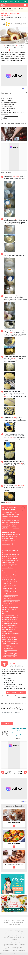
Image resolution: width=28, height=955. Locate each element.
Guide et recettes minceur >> (14, 1)
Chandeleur (7, 52)
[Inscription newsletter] (14, 903)
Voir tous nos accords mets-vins (16, 692)
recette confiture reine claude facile (11, 602)
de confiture (8, 106)
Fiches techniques (17, 922)
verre (5, 396)
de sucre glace (9, 110)
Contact (21, 943)
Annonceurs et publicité (10, 943)
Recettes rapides (20, 52)
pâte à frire (12, 558)
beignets (16, 520)
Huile (2, 56)
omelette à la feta (9, 656)
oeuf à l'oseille (8, 643)
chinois (9, 514)
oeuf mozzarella (8, 653)
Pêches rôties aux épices (14, 843)
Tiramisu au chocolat (14, 822)
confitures (16, 528)
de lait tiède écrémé (11, 102)
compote (6, 524)
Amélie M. (8, 502)
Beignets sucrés (5, 60)
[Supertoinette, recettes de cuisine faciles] (3, 5)
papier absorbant (19, 486)
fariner (15, 417)
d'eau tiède (9, 98)
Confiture (13, 54)
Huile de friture (6, 120)
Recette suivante (19, 772)
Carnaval (22, 58)
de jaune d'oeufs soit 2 (11, 116)
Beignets (13, 58)
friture (21, 463)
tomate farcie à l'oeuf (10, 655)
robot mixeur (15, 176)
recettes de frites (7, 568)
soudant (11, 437)
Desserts (13, 52)
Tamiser (4, 512)
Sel (25, 52)
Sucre (2, 58)
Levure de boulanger (16, 56)
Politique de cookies (17, 947)
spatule (17, 219)
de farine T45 (9, 100)
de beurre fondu (9, 104)
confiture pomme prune (11, 595)
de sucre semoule (10, 108)
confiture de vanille (9, 582)
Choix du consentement (19, 950)
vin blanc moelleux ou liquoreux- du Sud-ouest (9, 538)
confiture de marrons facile (12, 600)
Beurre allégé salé (5, 54)
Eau (17, 54)
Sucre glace (8, 58)
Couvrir (11, 332)
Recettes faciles (9, 920)
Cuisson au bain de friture (16, 60)
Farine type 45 (22, 54)
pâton (13, 358)
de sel (5, 118)
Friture (17, 58)
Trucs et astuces (14, 924)
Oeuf (23, 56)
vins (7, 532)
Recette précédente (10, 772)
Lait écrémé (7, 56)
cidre (3, 536)
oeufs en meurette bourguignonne (9, 647)
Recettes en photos (12, 8)
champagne (5, 544)
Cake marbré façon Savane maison (14, 864)
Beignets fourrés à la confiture (12, 9)
